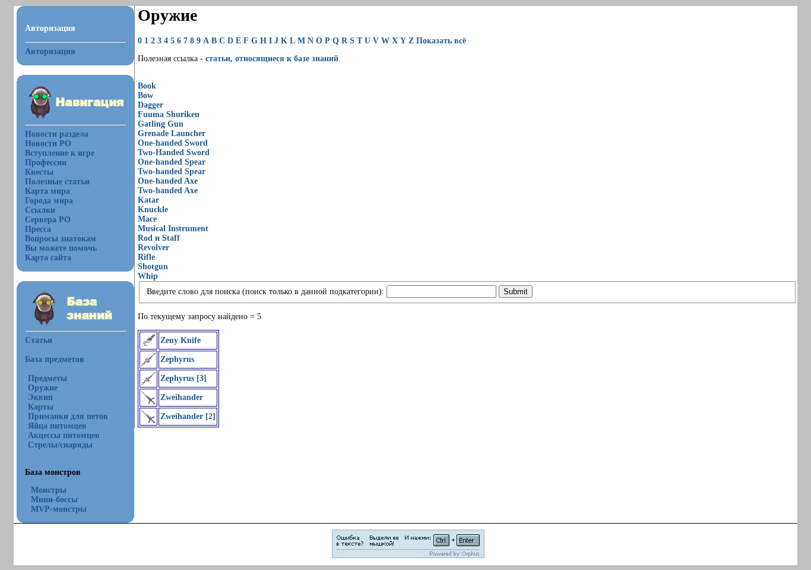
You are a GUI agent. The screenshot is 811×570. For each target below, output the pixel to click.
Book (147, 85)
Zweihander (181, 397)
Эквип (40, 397)
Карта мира (47, 191)
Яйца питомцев (57, 425)
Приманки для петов (68, 416)
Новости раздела (56, 134)
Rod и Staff (159, 238)
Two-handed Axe (168, 190)
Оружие (43, 387)
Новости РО (48, 143)
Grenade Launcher (171, 133)
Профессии (45, 162)
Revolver (153, 247)
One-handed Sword (173, 142)
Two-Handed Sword (174, 152)
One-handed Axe (168, 181)
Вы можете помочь (61, 248)
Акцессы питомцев (64, 435)
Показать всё (441, 40)
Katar (148, 200)
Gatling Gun (160, 123)
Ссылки (40, 210)
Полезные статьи (57, 181)
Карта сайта (48, 257)
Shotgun (153, 266)
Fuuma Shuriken (168, 114)
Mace (147, 219)
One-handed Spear (171, 162)
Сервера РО (48, 219)
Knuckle (153, 209)
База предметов (54, 359)
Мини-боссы (54, 499)
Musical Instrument (173, 228)
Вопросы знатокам (60, 238)
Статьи (38, 340)
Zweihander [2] (188, 416)
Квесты (39, 172)
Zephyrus (177, 359)
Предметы (47, 378)
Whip (148, 276)
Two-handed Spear (171, 171)
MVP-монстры (59, 509)
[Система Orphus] (408, 556)
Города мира (49, 200)
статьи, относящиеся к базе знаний (271, 58)
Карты (40, 406)
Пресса (38, 229)
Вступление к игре (59, 153)
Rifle (146, 257)
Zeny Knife (180, 340)
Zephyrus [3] (183, 378)
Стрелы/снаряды (60, 444)
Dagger (150, 104)
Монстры (48, 490)
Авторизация (50, 51)
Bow (145, 95)
